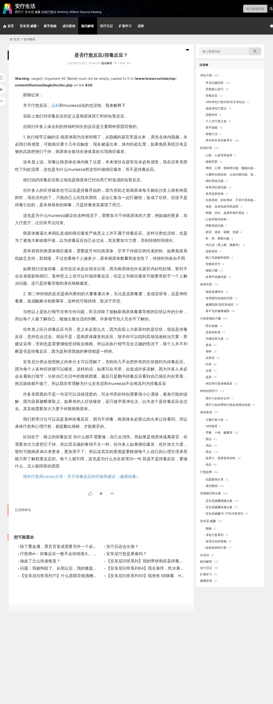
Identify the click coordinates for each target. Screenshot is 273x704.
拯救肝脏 (212, 161)
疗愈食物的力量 (210, 318)
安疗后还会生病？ (122, 546)
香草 (209, 345)
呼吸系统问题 (215, 225)
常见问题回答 (215, 82)
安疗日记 (106, 26)
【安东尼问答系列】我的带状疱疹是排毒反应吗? (149, 561)
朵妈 (55, 105)
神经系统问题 (215, 181)
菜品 (209, 451)
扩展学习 (125, 26)
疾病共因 (206, 284)
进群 (141, 26)
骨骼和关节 (213, 264)
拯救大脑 (212, 270)
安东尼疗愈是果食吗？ (126, 553)
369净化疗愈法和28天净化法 (225, 102)
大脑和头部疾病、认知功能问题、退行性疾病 (235, 174)
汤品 (209, 445)
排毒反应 (212, 95)
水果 (209, 370)
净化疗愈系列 (215, 535)
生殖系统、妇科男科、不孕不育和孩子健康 (234, 200)
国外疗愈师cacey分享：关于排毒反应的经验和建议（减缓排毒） (81, 476)
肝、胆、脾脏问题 (217, 238)
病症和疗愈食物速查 (219, 383)
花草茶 (210, 358)
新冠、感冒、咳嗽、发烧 (222, 232)
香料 (209, 351)
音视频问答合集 (210, 493)
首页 (17, 39)
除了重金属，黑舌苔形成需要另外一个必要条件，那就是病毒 (74, 546)
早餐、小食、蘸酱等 (219, 432)
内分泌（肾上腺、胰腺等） (223, 245)
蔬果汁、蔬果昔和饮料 (220, 458)
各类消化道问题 (216, 187)
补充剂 (204, 555)
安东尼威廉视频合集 (219, 500)
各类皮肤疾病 (215, 193)
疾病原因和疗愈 (216, 547)
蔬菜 (209, 377)
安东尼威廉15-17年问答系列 (224, 513)
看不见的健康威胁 (217, 311)
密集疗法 (212, 134)
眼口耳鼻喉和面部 (217, 257)
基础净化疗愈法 (216, 108)
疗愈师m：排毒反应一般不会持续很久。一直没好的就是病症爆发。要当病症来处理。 (97, 553)
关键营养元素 (215, 338)
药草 (209, 364)
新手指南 (50, 26)
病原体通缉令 (215, 291)
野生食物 (212, 326)
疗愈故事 (206, 472)
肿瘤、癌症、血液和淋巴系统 (225, 213)
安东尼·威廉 (28, 26)
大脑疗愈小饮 (215, 419)
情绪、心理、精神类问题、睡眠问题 (229, 168)
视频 (209, 528)
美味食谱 (206, 412)
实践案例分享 (215, 479)
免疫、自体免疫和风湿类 (222, 206)
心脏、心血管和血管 (219, 155)
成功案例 (68, 26)
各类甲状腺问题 (216, 277)
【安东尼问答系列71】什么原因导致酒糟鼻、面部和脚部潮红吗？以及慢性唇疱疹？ (95, 575)
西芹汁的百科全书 (217, 398)
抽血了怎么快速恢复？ (40, 561)
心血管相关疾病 (216, 219)
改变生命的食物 (216, 541)
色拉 (209, 464)
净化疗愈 (206, 75)
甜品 (209, 439)
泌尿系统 (212, 251)
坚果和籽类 (213, 332)
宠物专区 (212, 114)
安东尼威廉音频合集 (219, 507)
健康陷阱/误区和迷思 (220, 304)
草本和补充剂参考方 (219, 140)
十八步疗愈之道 (216, 121)
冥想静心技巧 (215, 89)
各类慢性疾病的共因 (219, 298)
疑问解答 (87, 26)
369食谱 (211, 426)
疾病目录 (206, 148)
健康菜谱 (206, 580)
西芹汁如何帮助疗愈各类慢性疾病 (228, 404)
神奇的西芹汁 (209, 391)
